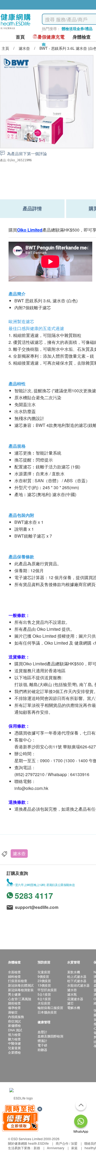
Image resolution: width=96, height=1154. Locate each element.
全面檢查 (14, 972)
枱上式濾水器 (76, 976)
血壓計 (42, 1031)
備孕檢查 (14, 1007)
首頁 (20, 37)
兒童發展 (14, 1047)
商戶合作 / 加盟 (66, 1143)
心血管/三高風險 (19, 998)
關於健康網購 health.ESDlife (28, 1143)
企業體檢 (14, 1052)
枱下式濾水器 (76, 980)
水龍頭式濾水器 (78, 985)
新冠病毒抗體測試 (21, 985)
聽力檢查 (14, 1039)
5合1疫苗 (44, 994)
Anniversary (55, 1147)
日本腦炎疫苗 (47, 1012)
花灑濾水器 (75, 998)
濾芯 (70, 1003)
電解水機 (73, 1007)
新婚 (37, 1147)
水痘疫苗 (44, 1003)
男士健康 (14, 994)
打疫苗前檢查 (17, 980)
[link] (21, 1097)
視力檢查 (14, 1034)
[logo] (15, 29)
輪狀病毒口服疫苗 (50, 1007)
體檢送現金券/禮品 (77, 28)
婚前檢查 (14, 1003)
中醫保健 (14, 1043)
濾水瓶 (72, 994)
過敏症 (13, 1012)
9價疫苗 (43, 976)
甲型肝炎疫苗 (47, 989)
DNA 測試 (15, 1030)
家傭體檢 (14, 1025)
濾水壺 (19, 853)
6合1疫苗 (44, 998)
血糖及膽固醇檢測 (50, 1036)
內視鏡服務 (16, 1016)
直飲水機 (73, 972)
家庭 (74, 1147)
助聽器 (42, 1049)
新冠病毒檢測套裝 (21, 989)
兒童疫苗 (44, 972)
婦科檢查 (14, 976)
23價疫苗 (44, 980)
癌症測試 (14, 1021)
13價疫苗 (44, 985)
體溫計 (42, 1040)
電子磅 (42, 1045)
